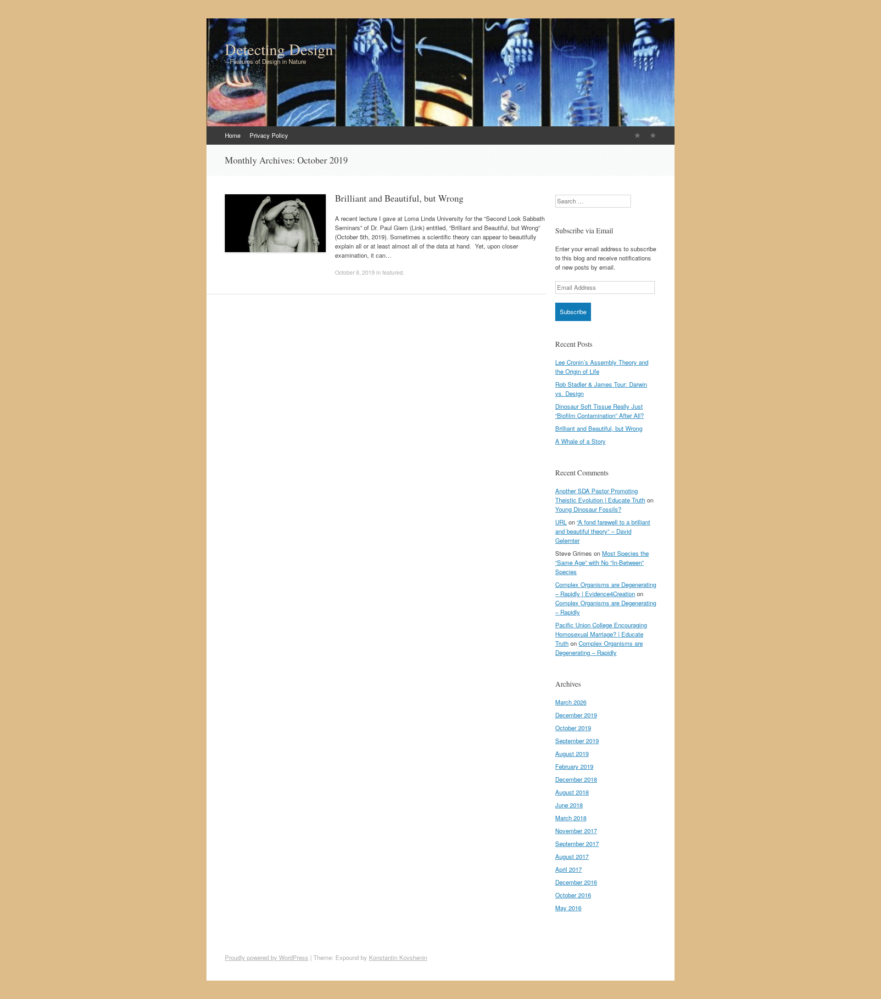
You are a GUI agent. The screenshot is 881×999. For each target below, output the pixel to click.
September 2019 (577, 740)
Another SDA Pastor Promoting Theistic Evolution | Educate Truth (600, 495)
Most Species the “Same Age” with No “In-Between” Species (602, 562)
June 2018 (569, 805)
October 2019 (573, 727)
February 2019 (574, 766)
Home (232, 135)
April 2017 (568, 869)
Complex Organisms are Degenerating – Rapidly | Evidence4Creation (605, 589)
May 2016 (568, 907)
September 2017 (577, 843)
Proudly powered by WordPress (266, 957)
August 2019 (572, 753)
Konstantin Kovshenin (398, 957)
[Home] (637, 135)
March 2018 (570, 817)
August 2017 (572, 856)
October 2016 (573, 895)
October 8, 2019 (355, 272)
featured (392, 272)
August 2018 (572, 792)
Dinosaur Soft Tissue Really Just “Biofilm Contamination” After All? (599, 411)
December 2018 (576, 779)
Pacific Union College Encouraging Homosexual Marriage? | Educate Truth (601, 634)
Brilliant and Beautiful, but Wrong (399, 198)
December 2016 (576, 882)
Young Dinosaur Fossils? (588, 509)
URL (561, 522)
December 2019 (576, 715)
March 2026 (570, 702)
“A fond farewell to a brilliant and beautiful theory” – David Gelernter (602, 531)
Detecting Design (279, 49)
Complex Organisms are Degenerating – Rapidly (599, 648)
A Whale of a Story (580, 441)
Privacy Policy (269, 135)
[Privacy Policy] (653, 135)
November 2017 (576, 830)
